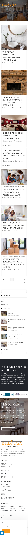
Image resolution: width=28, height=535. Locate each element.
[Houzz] (8, 477)
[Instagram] (5, 477)
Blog (22, 62)
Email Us (3, 473)
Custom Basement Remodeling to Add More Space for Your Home (13, 154)
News (18, 62)
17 (20, 282)
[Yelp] (11, 477)
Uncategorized (4, 304)
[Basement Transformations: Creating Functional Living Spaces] (4, 328)
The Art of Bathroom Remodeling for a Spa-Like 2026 (12, 56)
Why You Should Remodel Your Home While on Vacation (13, 225)
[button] (2, 394)
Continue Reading (6, 67)
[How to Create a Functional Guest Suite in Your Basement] (4, 313)
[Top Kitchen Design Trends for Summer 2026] (4, 321)
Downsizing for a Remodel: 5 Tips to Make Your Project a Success (13, 263)
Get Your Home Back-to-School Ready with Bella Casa (13, 192)
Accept (6, 531)
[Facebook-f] (2, 477)
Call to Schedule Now (6, 498)
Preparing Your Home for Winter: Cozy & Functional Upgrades (12, 101)
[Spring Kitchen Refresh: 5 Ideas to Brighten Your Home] (4, 344)
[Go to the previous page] (3, 279)
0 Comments (16, 315)
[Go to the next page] (24, 282)
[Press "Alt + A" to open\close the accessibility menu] (2, 533)
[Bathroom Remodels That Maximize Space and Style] (4, 336)
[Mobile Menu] (26, 4)
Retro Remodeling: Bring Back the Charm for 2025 (12, 135)
